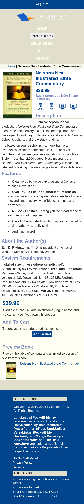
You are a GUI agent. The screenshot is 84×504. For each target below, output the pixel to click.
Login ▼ (42, 4)
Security (18, 467)
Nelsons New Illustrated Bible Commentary (50, 363)
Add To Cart (42, 334)
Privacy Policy (22, 462)
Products (42, 36)
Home (42, 29)
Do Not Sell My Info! (26, 458)
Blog (42, 51)
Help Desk (42, 44)
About (42, 58)
